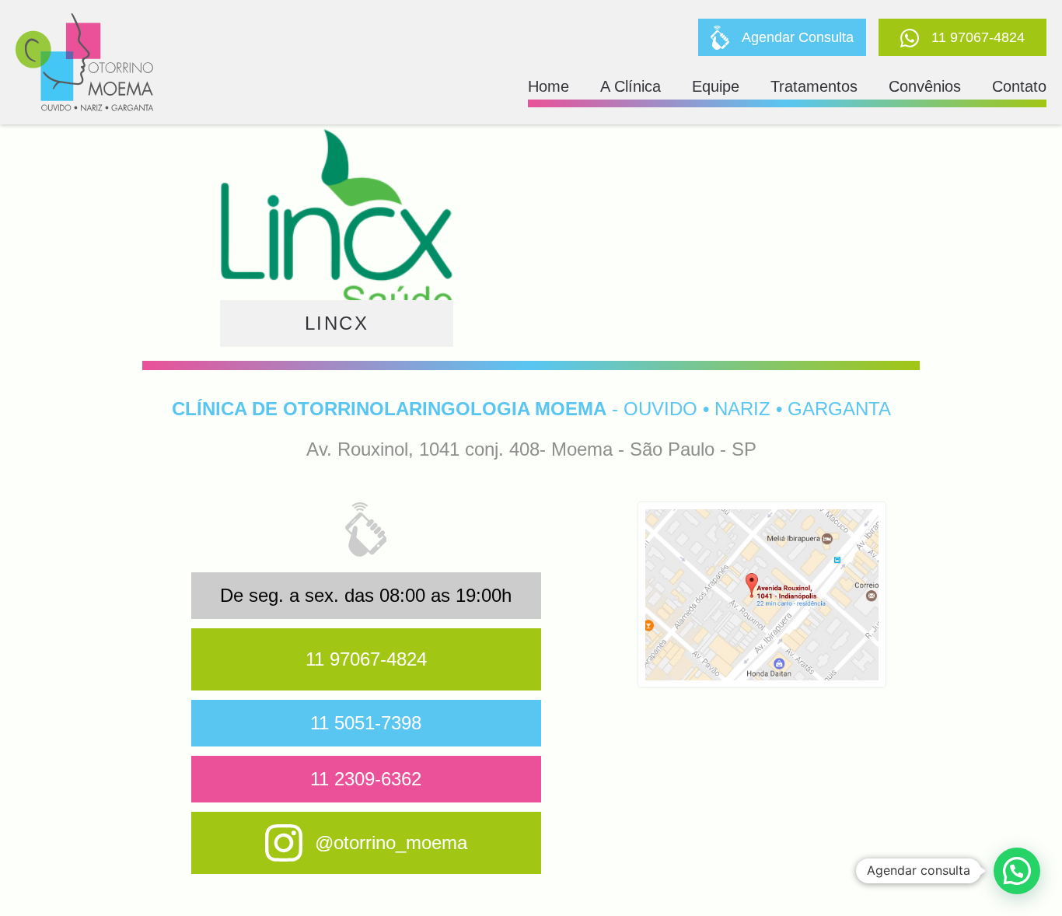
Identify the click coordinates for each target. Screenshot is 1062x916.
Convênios (925, 86)
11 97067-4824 (366, 659)
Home (548, 86)
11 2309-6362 (365, 778)
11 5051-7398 (365, 722)
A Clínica (630, 86)
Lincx (337, 323)
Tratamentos (814, 86)
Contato (1019, 86)
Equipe (715, 86)
